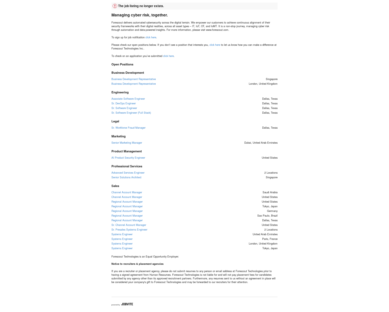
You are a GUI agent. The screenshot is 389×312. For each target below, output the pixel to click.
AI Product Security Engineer (128, 157)
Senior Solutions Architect (126, 177)
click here (150, 37)
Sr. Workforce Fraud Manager (128, 127)
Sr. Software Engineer (124, 108)
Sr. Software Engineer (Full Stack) (131, 112)
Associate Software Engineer (128, 98)
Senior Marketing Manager (126, 142)
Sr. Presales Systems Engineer (129, 229)
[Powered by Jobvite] (122, 304)
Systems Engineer (122, 234)
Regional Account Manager (127, 201)
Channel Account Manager (126, 192)
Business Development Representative (133, 79)
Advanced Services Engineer (127, 172)
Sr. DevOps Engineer (123, 103)
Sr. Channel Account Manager (128, 225)
